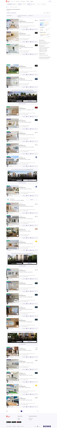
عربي (35, 426)
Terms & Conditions (8, 426)
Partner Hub (31, 418)
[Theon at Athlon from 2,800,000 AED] (22, 96)
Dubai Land (9, 4)
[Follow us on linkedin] (50, 426)
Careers (19, 419)
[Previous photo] (7, 24)
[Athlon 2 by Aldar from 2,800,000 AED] (22, 176)
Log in (50, 1)
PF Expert (30, 419)
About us (19, 418)
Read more (41, 35)
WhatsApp (32, 29)
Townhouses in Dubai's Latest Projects (44, 58)
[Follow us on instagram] (44, 426)
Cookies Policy (18, 426)
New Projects (17, 1)
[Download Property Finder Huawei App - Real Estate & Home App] (19, 422)
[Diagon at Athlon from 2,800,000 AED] (22, 338)
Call (24, 29)
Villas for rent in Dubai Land (42, 41)
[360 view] (8, 139)
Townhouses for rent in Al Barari (43, 50)
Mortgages (31, 1)
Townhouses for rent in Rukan (43, 49)
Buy (11, 1)
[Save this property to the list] (35, 29)
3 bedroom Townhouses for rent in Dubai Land (45, 42)
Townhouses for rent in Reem (43, 51)
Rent (14, 1)
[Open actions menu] (37, 29)
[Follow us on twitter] (48, 426)
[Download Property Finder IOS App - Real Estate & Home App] (8, 422)
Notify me (31, 199)
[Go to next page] (37, 411)
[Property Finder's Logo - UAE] (8, 1)
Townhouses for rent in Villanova (43, 48)
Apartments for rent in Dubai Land (43, 43)
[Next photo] (18, 24)
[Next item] (49, 27)
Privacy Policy (14, 426)
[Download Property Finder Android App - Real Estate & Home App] (14, 422)
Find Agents (27, 1)
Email (28, 29)
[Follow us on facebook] (46, 426)
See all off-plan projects (22, 103)
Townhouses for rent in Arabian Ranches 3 (44, 47)
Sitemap (22, 426)
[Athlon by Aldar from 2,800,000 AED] (22, 260)
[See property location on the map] (17, 27)
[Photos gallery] (12, 23)
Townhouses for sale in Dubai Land (43, 55)
